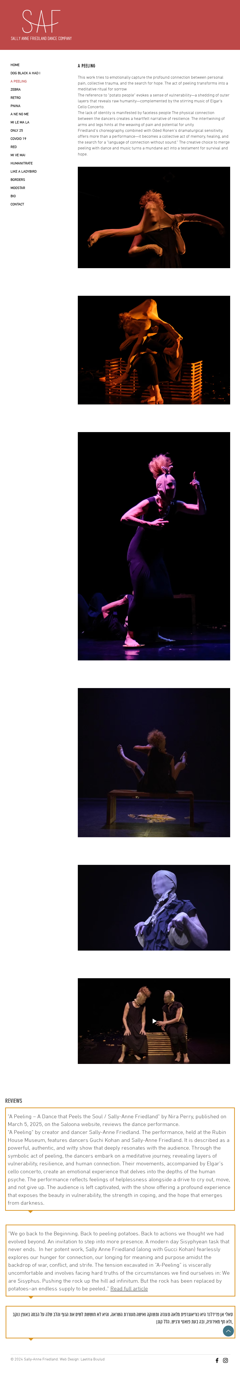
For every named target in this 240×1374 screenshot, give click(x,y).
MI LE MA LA (20, 122)
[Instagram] (225, 1360)
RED (14, 147)
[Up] (228, 1331)
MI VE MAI (18, 155)
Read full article (129, 1289)
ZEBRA (16, 90)
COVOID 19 (18, 139)
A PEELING (19, 81)
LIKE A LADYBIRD (24, 172)
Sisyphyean (193, 1242)
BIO (13, 196)
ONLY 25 (17, 131)
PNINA (15, 106)
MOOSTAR (18, 188)
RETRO (16, 98)
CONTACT (17, 204)
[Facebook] (217, 1360)
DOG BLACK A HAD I (25, 73)
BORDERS (18, 180)
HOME (15, 65)
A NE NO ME (20, 114)
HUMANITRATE (22, 163)
